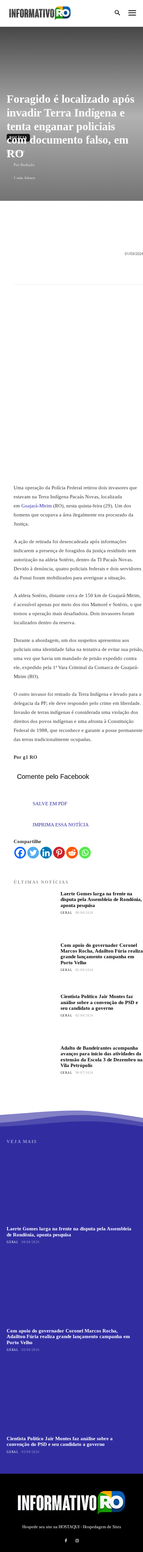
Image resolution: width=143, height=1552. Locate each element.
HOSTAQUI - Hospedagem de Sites (90, 1526)
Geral (66, 912)
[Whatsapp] (85, 853)
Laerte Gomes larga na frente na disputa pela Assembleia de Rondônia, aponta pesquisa (101, 899)
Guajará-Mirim (36, 505)
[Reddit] (72, 853)
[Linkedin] (46, 853)
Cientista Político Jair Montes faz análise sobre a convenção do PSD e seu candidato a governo (99, 1002)
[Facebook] (20, 853)
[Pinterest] (59, 853)
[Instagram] (77, 1541)
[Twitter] (33, 853)
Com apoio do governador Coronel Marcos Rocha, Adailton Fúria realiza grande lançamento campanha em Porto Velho (102, 954)
